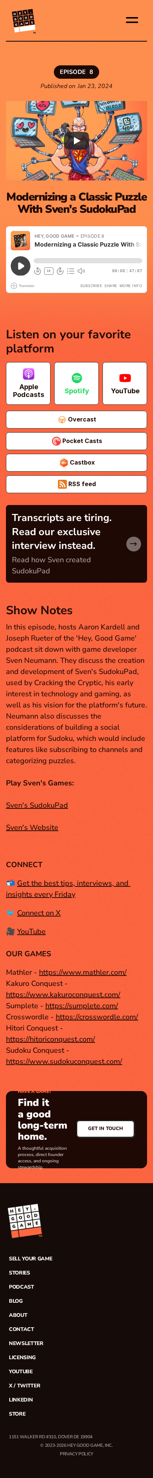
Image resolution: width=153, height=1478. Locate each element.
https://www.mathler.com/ (83, 972)
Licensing (22, 1357)
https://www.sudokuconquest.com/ (64, 1062)
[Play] (76, 141)
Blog (16, 1301)
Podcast (21, 1286)
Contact (21, 1329)
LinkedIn (21, 1399)
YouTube (31, 932)
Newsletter (26, 1343)
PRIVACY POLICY (76, 1454)
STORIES (19, 1272)
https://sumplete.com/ (81, 1006)
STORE (17, 1413)
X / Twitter (24, 1385)
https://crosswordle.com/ (97, 1017)
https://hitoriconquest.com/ (50, 1039)
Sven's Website (32, 828)
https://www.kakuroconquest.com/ (63, 995)
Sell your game (30, 1258)
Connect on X (39, 913)
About (18, 1315)
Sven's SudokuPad (37, 805)
